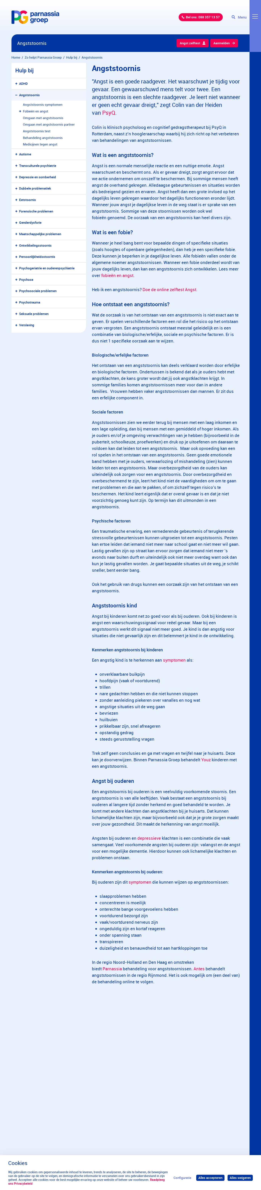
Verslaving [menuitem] (26, 325)
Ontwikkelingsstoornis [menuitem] (35, 245)
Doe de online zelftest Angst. (170, 289)
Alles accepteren (210, 1177)
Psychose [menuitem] (26, 279)
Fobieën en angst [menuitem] (35, 111)
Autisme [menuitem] (25, 154)
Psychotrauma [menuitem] (29, 302)
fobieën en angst (117, 275)
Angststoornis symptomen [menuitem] (42, 104)
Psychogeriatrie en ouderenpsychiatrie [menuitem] (47, 268)
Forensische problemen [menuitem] (36, 211)
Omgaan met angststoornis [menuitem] (43, 118)
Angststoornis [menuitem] (29, 95)
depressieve (149, 838)
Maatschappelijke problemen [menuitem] (40, 234)
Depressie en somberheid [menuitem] (37, 177)
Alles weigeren (240, 1177)
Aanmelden (221, 43)
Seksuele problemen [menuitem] (34, 314)
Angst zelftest (190, 43)
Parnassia (112, 968)
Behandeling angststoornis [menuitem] (43, 138)
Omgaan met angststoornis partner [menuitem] (49, 124)
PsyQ (108, 112)
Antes (199, 968)
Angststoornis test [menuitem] (36, 131)
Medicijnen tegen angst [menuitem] (40, 144)
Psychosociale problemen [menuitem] (38, 291)
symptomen (174, 660)
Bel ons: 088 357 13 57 (203, 17)
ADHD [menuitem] (23, 83)
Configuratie (182, 1177)
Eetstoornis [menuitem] (27, 200)
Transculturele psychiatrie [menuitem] (37, 165)
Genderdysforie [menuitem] (30, 222)
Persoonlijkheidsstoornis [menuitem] (37, 256)
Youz (206, 759)
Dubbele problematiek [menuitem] (35, 188)
